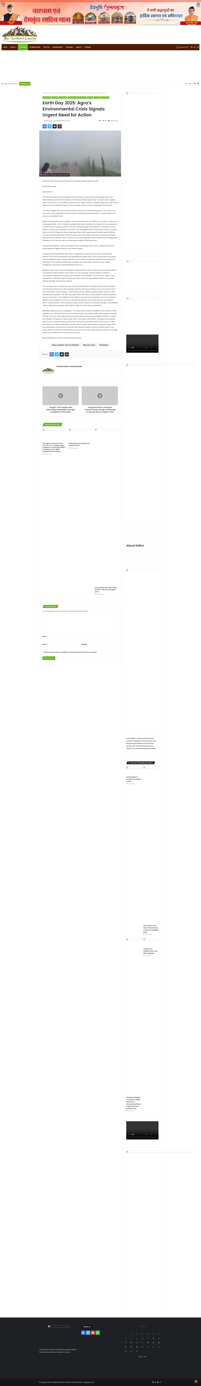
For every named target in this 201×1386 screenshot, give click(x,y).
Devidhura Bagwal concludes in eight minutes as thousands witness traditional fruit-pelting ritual (133, 1102)
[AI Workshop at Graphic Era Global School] (80, 434)
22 (131, 1347)
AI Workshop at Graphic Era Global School (79, 444)
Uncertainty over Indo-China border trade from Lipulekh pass (106, 590)
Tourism (87, 47)
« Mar (140, 1356)
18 (148, 1342)
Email (45, 644)
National (90, 97)
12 (153, 1338)
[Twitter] (50, 126)
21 (125, 1347)
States (12, 47)
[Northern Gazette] (20, 34)
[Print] (60, 126)
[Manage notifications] (196, 1381)
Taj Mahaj (104, 345)
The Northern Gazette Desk (69, 366)
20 (159, 1342)
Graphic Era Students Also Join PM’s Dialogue (150, 951)
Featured (22, 47)
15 (131, 1342)
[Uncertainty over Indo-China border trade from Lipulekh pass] (106, 507)
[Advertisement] (100, 66)
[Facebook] (45, 126)
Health (78, 47)
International (35, 47)
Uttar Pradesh (104, 97)
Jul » (144, 1356)
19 (153, 1342)
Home (5, 47)
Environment (58, 47)
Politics (46, 47)
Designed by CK (89, 1382)
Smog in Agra (89, 345)
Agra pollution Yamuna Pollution (66, 345)
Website (84, 644)
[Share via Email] (55, 126)
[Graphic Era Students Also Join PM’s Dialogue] (150, 942)
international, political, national (77, 97)
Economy (69, 47)
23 (137, 1347)
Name (45, 636)
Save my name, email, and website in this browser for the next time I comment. (70, 652)
